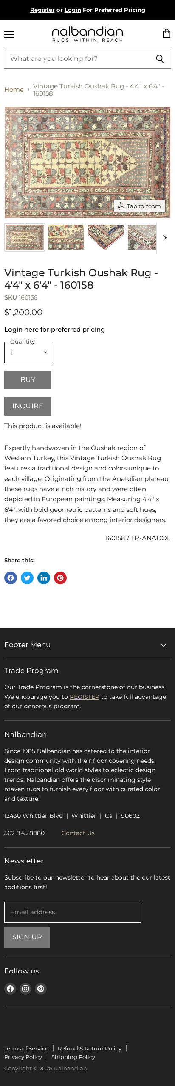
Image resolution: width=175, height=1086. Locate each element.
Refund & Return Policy (89, 1048)
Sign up (27, 937)
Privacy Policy (23, 1056)
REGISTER (84, 697)
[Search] (160, 59)
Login (73, 9)
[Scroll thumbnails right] (163, 238)
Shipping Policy (73, 1056)
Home (14, 89)
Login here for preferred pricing (54, 329)
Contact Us (78, 833)
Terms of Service (26, 1048)
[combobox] (76, 59)
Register (42, 9)
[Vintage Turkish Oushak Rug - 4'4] (66, 237)
